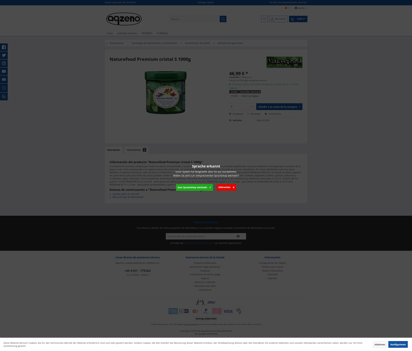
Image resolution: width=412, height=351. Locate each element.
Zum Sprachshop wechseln (192, 187)
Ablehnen (380, 344)
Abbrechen (224, 187)
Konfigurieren (398, 344)
